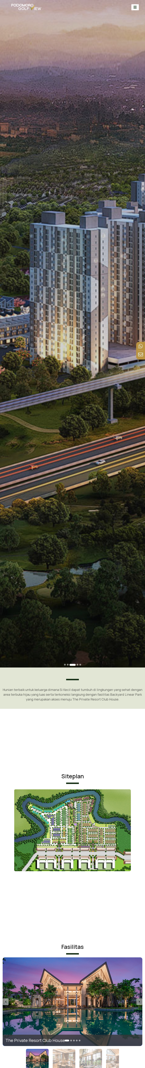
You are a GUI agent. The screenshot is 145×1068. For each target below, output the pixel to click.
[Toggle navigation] (135, 7)
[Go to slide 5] (80, 665)
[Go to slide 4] (75, 665)
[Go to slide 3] (70, 665)
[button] (13, 1001)
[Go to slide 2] (68, 665)
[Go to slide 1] (65, 665)
